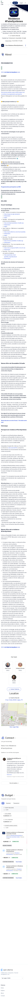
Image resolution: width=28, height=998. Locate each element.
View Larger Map (14, 727)
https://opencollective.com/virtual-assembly (14, 231)
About (2, 993)
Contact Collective (14, 689)
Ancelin (22, 776)
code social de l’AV (12, 447)
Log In (21, 2)
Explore (3, 990)
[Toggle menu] (25, 3)
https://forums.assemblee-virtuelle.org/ (13, 240)
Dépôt (5, 217)
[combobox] (12, 978)
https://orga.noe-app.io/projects (12, 214)
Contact (3, 995)
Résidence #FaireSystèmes (16, 835)
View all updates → (14, 783)
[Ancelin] (4, 759)
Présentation (7, 215)
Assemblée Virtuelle (17, 40)
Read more (9, 774)
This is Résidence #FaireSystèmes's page (14, 45)
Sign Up (15, 2)
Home (2, 987)
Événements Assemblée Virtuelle (17, 38)
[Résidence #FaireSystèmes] (3, 45)
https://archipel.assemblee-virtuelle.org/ (14, 223)
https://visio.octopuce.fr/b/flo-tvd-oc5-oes (14, 247)
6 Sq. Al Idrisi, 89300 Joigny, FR (14, 700)
